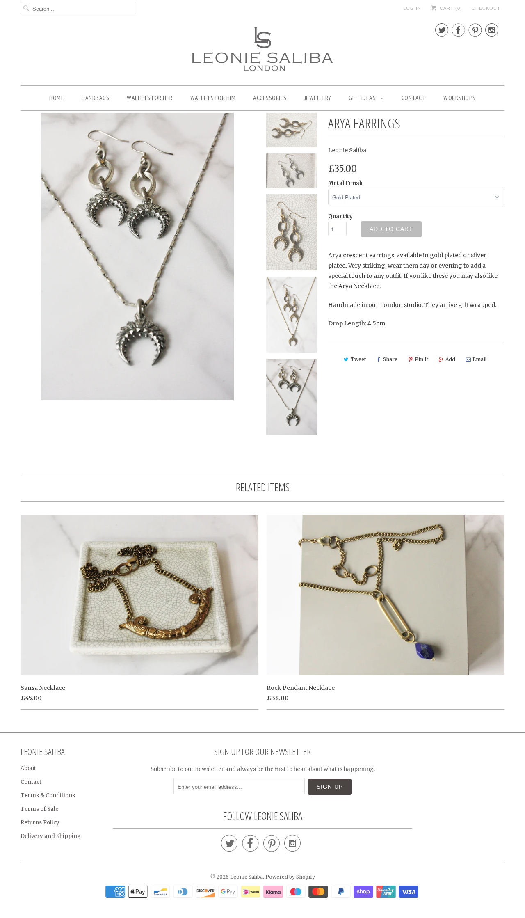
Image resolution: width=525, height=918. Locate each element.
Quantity (340, 216)
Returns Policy (40, 822)
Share (390, 359)
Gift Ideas (363, 98)
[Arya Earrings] (137, 256)
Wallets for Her (150, 98)
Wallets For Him (213, 98)
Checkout (486, 8)
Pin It (421, 359)
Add (450, 359)
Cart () (450, 8)
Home (56, 98)
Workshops (459, 98)
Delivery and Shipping (51, 836)
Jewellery (317, 98)
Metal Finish (345, 183)
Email (479, 359)
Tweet (358, 359)
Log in (412, 8)
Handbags (95, 98)
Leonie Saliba (347, 150)
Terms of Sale (40, 809)
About (28, 768)
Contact (414, 98)
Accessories (270, 98)
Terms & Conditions (48, 795)
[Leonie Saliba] (262, 49)
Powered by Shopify (290, 877)
